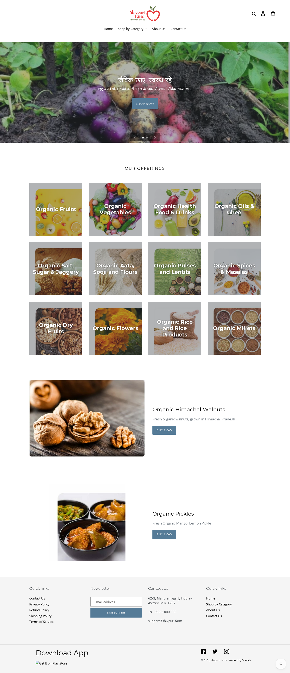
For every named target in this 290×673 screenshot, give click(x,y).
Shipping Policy (40, 616)
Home (210, 598)
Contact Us (37, 598)
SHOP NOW (145, 103)
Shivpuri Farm (219, 660)
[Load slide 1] (143, 138)
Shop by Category (219, 604)
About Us (213, 610)
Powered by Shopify (239, 660)
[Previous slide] (134, 137)
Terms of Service (41, 621)
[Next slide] (155, 137)
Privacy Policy (39, 604)
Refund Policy (39, 610)
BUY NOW (164, 534)
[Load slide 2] (147, 138)
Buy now (164, 430)
